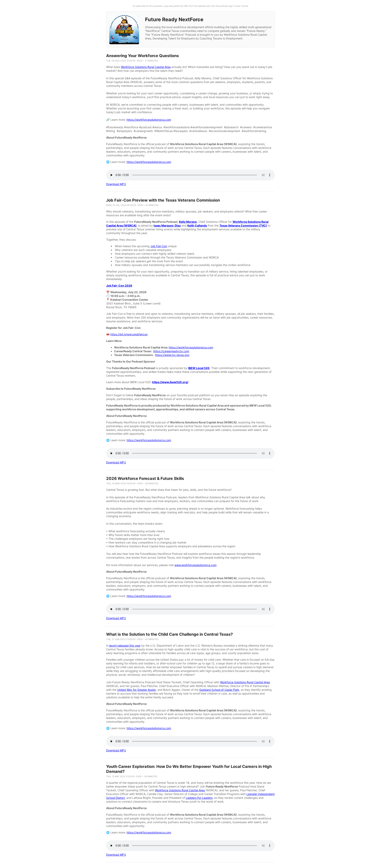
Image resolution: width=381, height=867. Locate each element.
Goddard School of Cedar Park (219, 689)
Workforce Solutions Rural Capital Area (146, 67)
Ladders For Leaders (199, 797)
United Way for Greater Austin (136, 689)
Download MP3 (116, 184)
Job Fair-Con (158, 246)
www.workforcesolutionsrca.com (195, 565)
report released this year (124, 645)
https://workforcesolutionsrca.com (149, 119)
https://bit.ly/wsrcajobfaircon (129, 334)
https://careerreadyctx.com (171, 351)
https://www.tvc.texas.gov (172, 355)
